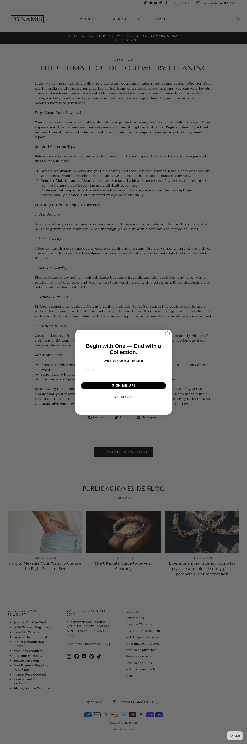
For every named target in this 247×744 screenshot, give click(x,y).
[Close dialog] (167, 334)
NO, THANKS (123, 397)
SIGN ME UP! (123, 385)
